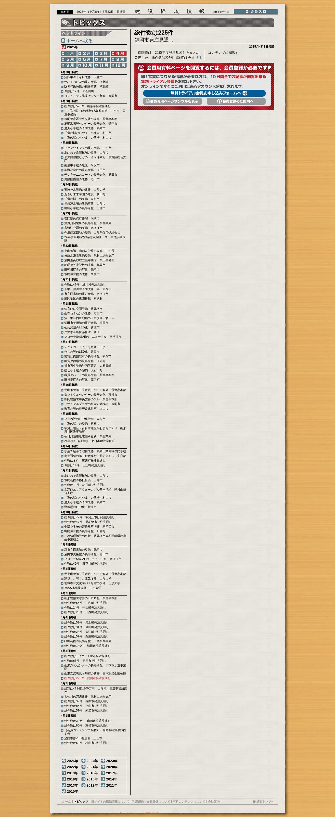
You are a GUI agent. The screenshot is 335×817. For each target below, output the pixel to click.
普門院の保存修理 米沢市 (82, 218)
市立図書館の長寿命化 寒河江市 (86, 294)
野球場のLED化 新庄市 (80, 507)
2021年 (92, 767)
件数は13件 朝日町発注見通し (85, 485)
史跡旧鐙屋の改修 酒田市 (82, 179)
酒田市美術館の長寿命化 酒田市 (86, 322)
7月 (102, 59)
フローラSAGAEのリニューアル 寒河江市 (92, 336)
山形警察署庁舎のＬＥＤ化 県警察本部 (90, 598)
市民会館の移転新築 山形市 (83, 480)
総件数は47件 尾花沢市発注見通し (88, 522)
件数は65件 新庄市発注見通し (85, 660)
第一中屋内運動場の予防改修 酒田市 (89, 318)
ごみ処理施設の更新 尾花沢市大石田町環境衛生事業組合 (95, 537)
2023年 (111, 761)
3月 (102, 53)
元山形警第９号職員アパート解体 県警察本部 (95, 390)
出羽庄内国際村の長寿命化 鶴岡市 (87, 356)
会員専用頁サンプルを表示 (172, 101)
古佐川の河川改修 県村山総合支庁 (87, 696)
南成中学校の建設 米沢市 (82, 165)
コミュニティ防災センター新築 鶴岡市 (90, 96)
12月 (119, 65)
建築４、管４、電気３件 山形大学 (87, 578)
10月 (85, 65)
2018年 (92, 773)
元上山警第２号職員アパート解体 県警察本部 (95, 574)
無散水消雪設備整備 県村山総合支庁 (89, 255)
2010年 (72, 791)
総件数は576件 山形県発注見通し (87, 106)
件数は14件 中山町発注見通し (85, 607)
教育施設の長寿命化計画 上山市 (86, 408)
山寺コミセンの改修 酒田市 (83, 313)
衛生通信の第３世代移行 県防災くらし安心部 (95, 456)
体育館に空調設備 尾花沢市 (83, 309)
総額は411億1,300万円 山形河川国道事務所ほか (95, 690)
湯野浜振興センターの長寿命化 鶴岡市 (90, 123)
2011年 (111, 785)
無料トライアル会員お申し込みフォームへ (204, 93)
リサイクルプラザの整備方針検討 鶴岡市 (92, 404)
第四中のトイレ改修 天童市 (83, 77)
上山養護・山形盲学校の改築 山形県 (89, 251)
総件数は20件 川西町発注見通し (86, 612)
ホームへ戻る (79, 40)
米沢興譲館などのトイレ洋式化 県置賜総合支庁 (95, 159)
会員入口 (256, 11)
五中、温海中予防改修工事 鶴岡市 (87, 289)
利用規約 (138, 801)
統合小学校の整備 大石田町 (83, 370)
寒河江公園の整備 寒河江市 (83, 228)
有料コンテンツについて (189, 801)
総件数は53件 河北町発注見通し (86, 622)
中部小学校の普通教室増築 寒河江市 (89, 526)
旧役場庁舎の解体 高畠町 (82, 379)
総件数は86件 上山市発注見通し (86, 706)
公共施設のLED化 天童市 (82, 351)
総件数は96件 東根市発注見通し (86, 725)
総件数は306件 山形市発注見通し (87, 721)
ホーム (66, 801)
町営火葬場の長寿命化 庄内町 (84, 361)
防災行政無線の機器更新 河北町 (86, 86)
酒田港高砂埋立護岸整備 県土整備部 (89, 260)
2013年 (72, 785)
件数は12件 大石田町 (79, 91)
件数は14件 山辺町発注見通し (85, 465)
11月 (102, 65)
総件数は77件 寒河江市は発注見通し (89, 517)
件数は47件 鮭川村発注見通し (85, 284)
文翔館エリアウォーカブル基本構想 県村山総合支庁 (95, 491)
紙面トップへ (265, 801)
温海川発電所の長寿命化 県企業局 (87, 223)
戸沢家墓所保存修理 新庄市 (83, 332)
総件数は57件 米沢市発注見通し (86, 710)
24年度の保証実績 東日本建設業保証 (89, 441)
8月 (119, 59)
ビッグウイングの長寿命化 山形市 (87, 148)
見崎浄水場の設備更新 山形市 (84, 203)
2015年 (92, 779)
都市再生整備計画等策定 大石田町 (87, 365)
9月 (69, 65)
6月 (85, 59)
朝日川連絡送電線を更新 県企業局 (87, 436)
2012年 (92, 785)
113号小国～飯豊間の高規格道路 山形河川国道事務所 (94, 112)
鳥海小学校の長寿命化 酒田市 (84, 170)
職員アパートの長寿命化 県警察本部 (89, 375)
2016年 (72, 779)
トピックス (81, 801)
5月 (69, 59)
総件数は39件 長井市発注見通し (86, 701)
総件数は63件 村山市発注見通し (86, 743)
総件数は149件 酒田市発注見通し (87, 646)
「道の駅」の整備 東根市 (82, 199)
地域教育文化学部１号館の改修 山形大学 (92, 583)
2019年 (72, 773)
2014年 (111, 779)
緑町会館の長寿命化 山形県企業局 (87, 641)
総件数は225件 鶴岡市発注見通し (87, 678)
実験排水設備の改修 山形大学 (84, 189)
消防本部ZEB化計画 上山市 (83, 738)
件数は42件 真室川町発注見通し (86, 563)
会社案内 (214, 801)
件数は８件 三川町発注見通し (84, 460)
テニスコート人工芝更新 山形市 (86, 347)
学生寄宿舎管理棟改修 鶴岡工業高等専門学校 (95, 451)
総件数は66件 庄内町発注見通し (86, 603)
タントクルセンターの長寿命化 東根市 (90, 394)
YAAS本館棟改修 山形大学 (82, 588)
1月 (69, 53)
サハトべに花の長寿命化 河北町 (86, 82)
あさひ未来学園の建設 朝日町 (84, 194)
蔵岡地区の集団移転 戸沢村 (83, 298)
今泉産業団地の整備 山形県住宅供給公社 (92, 232)
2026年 (72, 761)
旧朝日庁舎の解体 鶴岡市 (82, 269)
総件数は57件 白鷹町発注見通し (86, 636)
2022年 (72, 767)
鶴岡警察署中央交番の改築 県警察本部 (90, 119)
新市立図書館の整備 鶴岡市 (83, 549)
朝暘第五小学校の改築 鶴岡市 (84, 265)
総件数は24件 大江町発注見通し (86, 632)
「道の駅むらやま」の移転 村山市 (87, 133)
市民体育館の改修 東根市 (82, 274)
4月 (119, 53)
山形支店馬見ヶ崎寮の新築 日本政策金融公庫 (95, 673)
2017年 (111, 773)
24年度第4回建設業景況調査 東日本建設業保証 (94, 238)
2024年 (92, 761)
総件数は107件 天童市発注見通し (87, 656)
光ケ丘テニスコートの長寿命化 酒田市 (90, 174)
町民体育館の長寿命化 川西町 (84, 531)
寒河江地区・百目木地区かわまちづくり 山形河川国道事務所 (95, 430)
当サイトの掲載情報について (110, 801)
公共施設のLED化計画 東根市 (84, 419)
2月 (85, 53)
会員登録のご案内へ (236, 101)
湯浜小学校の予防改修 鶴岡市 (84, 128)
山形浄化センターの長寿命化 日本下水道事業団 (95, 667)
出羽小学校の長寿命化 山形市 (84, 208)
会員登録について (158, 801)
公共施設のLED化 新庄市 (82, 327)
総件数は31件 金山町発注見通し (86, 627)
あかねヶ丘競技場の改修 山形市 (86, 152)
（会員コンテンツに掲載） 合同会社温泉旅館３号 (95, 731)
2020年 (111, 767)
